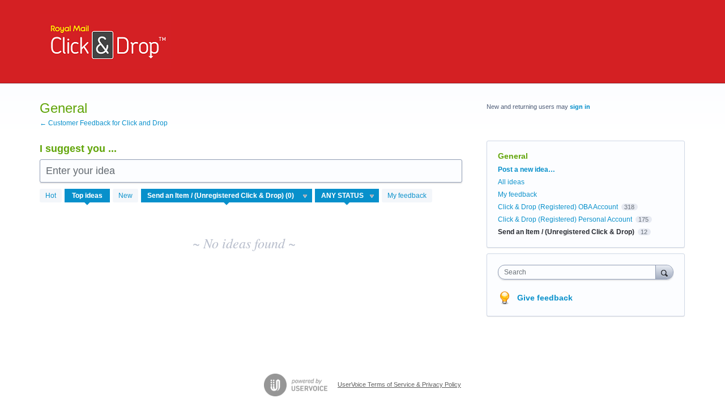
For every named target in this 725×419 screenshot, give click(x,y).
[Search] (664, 272)
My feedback (407, 196)
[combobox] (580, 272)
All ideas (511, 182)
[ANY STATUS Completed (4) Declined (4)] (347, 196)
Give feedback (545, 297)
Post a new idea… (526, 169)
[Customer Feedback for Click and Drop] (105, 41)
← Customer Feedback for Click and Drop (104, 123)
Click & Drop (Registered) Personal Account (565, 219)
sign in (580, 106)
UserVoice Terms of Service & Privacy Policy (399, 384)
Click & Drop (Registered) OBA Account (558, 207)
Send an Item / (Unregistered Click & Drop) (566, 232)
